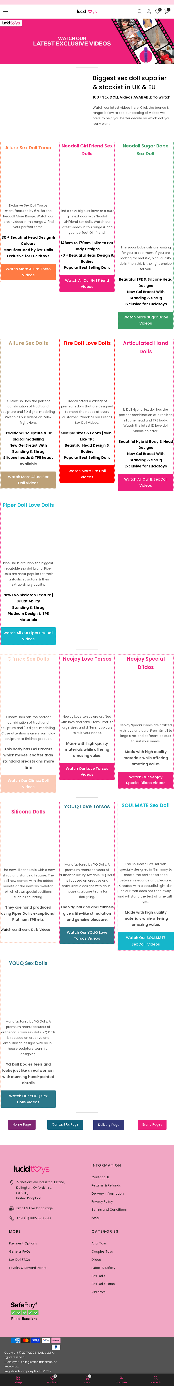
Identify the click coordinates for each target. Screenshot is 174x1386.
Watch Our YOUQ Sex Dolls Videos (28, 1099)
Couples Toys (102, 1251)
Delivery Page (108, 1124)
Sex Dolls (98, 1276)
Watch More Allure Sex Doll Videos (28, 480)
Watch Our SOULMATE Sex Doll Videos (146, 941)
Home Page (22, 1124)
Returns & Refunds (106, 1185)
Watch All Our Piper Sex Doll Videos (28, 636)
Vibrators (99, 1292)
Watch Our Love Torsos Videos (87, 771)
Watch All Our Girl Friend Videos (87, 283)
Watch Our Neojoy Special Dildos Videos (145, 780)
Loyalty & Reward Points (27, 1268)
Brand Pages (152, 1124)
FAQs (95, 1217)
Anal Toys (99, 1243)
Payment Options (23, 1243)
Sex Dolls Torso (103, 1284)
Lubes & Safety (103, 1268)
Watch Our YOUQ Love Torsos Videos (87, 935)
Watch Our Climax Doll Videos (28, 783)
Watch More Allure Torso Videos (28, 272)
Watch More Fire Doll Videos (87, 474)
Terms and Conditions (109, 1209)
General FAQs (19, 1251)
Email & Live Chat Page (34, 1208)
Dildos (96, 1259)
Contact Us (100, 1177)
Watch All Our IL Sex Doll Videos (145, 482)
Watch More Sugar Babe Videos (145, 320)
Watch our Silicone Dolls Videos (25, 929)
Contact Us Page (65, 1124)
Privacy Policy (102, 1201)
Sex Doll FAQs (19, 1259)
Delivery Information (108, 1193)
